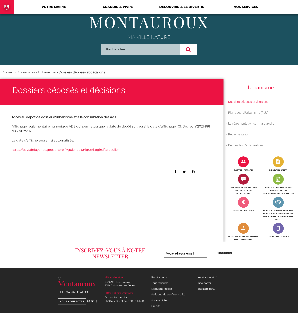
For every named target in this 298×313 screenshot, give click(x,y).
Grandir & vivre (118, 7)
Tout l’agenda (159, 283)
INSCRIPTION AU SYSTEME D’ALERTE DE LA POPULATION (243, 190)
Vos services (246, 7)
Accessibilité (159, 300)
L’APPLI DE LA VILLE (278, 236)
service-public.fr (208, 277)
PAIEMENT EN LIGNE (243, 210)
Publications (159, 277)
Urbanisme (47, 72)
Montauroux (149, 22)
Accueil (7, 72)
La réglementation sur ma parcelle (251, 123)
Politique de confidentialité (168, 294)
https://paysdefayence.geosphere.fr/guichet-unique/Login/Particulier (65, 150)
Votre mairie (54, 7)
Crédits (155, 306)
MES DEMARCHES (278, 170)
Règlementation (238, 134)
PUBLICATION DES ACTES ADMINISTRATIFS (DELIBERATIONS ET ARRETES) (278, 190)
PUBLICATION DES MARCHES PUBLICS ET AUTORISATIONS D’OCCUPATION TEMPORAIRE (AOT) (278, 214)
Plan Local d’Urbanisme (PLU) (248, 112)
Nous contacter (72, 301)
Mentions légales (161, 288)
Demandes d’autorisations (245, 145)
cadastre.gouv (206, 288)
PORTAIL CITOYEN (243, 170)
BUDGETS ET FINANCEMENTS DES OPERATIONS (243, 238)
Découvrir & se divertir (181, 7)
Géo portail (204, 283)
